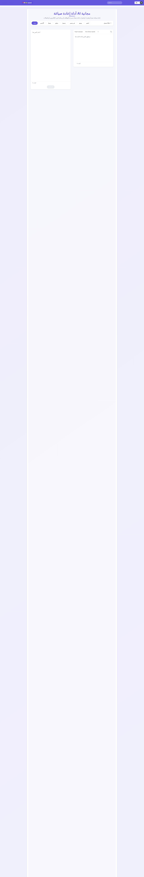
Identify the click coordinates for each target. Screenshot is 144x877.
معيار (34, 23)
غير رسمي (72, 23)
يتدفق (56, 23)
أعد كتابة (51, 87)
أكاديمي (42, 23)
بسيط (49, 23)
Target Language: (78, 31)
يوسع (80, 23)
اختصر (87, 23)
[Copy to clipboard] (111, 31)
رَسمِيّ (64, 23)
